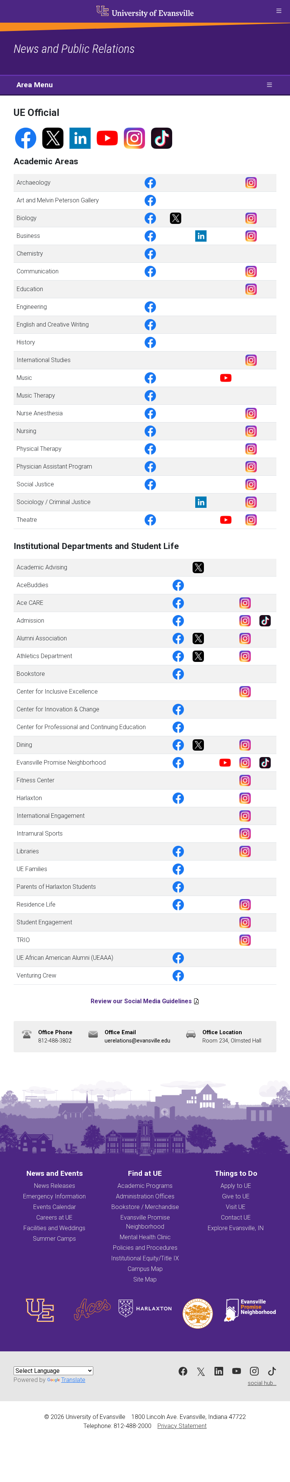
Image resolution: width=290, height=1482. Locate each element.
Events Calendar (54, 1207)
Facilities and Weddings (54, 1228)
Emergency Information (54, 1196)
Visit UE (235, 1207)
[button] (278, 11)
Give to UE (236, 1196)
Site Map (145, 1279)
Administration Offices (145, 1196)
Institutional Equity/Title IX (145, 1258)
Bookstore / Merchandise (145, 1207)
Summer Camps (54, 1238)
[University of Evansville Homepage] (145, 11)
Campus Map (145, 1268)
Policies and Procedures (145, 1247)
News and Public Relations (74, 49)
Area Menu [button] (35, 84)
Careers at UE (54, 1217)
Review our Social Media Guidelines (141, 1001)
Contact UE (236, 1217)
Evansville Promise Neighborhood (145, 1222)
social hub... (262, 1383)
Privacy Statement (182, 1426)
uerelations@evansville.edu (137, 1041)
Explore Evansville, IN (236, 1228)
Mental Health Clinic (145, 1237)
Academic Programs (145, 1185)
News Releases (54, 1185)
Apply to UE (236, 1185)
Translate (73, 1379)
